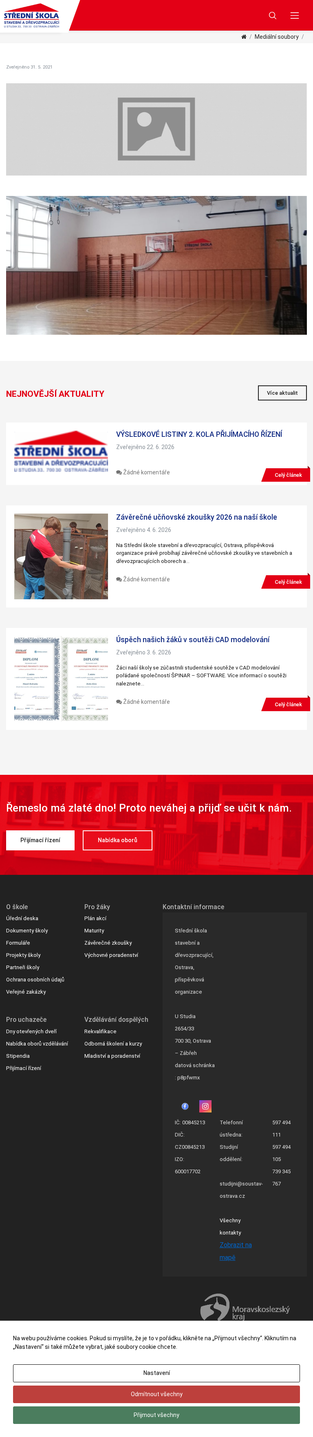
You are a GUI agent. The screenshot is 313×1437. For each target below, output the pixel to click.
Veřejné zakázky (26, 992)
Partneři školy (22, 967)
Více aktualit (282, 393)
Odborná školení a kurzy (113, 1044)
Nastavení (156, 1373)
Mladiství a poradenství (112, 1056)
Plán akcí (95, 918)
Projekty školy (23, 955)
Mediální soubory (277, 36)
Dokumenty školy (27, 931)
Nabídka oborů (117, 840)
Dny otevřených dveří (31, 1031)
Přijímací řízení (40, 840)
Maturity (94, 931)
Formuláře (18, 943)
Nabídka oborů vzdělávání (37, 1044)
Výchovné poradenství (111, 955)
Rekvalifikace (100, 1031)
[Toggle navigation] (295, 15)
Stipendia (18, 1056)
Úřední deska (22, 918)
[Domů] (244, 36)
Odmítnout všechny (157, 1394)
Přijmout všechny (156, 1415)
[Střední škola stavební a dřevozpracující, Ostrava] (31, 15)
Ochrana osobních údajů (35, 980)
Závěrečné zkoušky (108, 943)
